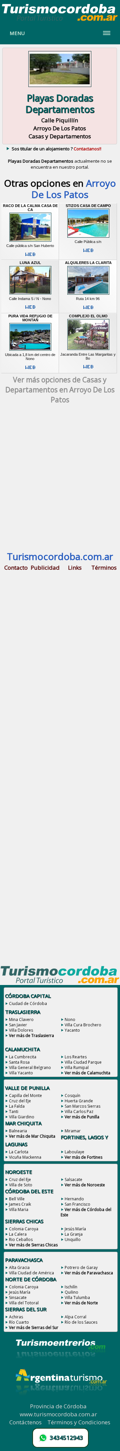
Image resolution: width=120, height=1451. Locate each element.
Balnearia (18, 1131)
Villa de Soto (20, 1185)
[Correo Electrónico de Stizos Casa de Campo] (88, 253)
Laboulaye (74, 1152)
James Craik (20, 1204)
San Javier (18, 1025)
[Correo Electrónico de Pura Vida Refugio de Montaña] (30, 370)
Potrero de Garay (81, 1267)
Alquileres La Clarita (88, 263)
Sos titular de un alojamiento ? (56, 149)
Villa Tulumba (77, 1297)
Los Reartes (76, 1057)
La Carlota (18, 1152)
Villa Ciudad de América (31, 1273)
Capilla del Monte (25, 1095)
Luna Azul (30, 263)
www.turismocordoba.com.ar (58, 1414)
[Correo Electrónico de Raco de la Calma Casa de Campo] (30, 257)
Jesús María (75, 1229)
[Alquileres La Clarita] (88, 294)
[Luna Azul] (30, 294)
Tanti (13, 1111)
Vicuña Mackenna (25, 1157)
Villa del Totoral (24, 1303)
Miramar (73, 1131)
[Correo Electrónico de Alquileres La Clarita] (88, 310)
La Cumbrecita (22, 1057)
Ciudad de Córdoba (28, 1003)
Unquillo (73, 1239)
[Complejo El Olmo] (88, 350)
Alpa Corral (75, 1317)
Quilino (71, 1292)
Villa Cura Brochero (83, 1025)
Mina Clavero (21, 1019)
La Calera (18, 1234)
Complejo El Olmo (88, 316)
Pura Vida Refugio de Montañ (30, 318)
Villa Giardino (21, 1117)
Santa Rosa (19, 1062)
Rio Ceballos (21, 1239)
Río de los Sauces (81, 1322)
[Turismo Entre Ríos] (61, 1367)
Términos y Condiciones (78, 1422)
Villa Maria (18, 1209)
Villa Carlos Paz (79, 1111)
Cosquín (72, 1095)
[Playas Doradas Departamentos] (59, 87)
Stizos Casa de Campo (88, 206)
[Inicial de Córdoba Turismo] (60, 20)
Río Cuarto (19, 1322)
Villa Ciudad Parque (83, 1062)
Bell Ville (17, 1199)
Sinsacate (18, 1297)
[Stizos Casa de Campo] (88, 237)
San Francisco (77, 1204)
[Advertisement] (60, 481)
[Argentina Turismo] (61, 1400)
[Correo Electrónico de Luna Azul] (30, 309)
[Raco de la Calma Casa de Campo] (30, 241)
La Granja (74, 1234)
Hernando (74, 1199)
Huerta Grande (79, 1101)
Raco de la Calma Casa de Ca (30, 208)
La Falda (17, 1106)
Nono (70, 1019)
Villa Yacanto (21, 1073)
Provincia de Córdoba (58, 1406)
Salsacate (73, 1179)
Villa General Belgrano (30, 1067)
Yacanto (72, 1030)
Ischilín (71, 1287)
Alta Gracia (19, 1267)
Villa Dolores (21, 1030)
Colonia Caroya (23, 1229)
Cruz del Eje (20, 1101)
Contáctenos (25, 1422)
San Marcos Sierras (82, 1106)
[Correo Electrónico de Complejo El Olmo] (88, 369)
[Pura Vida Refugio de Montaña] (30, 350)
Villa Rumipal (77, 1067)
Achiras (16, 1317)
